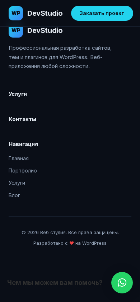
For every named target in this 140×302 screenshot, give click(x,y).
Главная (19, 158)
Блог (14, 195)
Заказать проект (102, 13)
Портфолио (23, 170)
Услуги (17, 183)
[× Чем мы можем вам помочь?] (122, 282)
